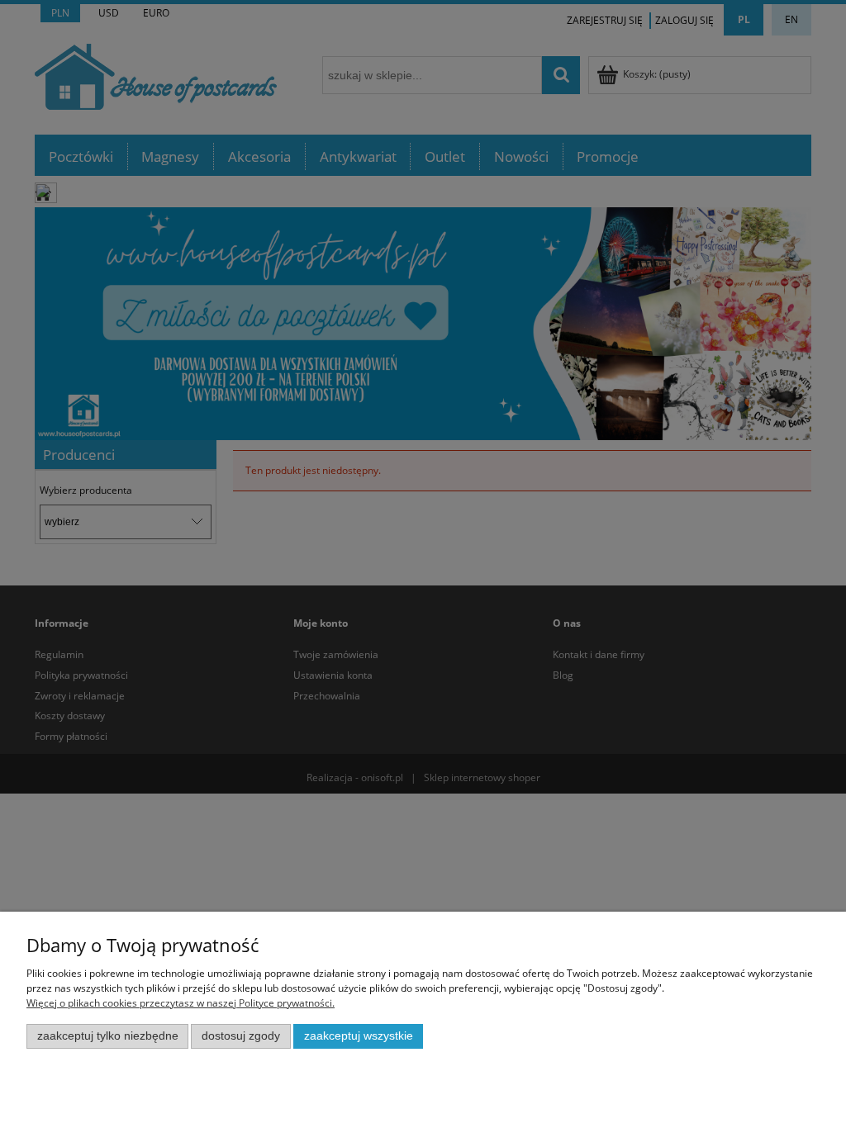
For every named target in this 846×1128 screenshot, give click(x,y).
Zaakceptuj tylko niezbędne (107, 1036)
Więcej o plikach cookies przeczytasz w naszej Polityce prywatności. (180, 1003)
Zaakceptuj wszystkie (358, 1036)
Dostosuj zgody (241, 1036)
